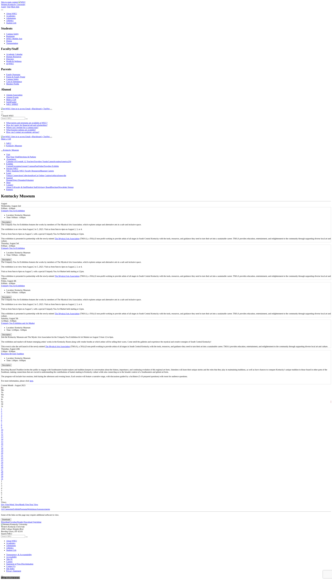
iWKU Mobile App (14, 39)
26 (2, 467)
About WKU (11, 13)
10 (2, 430)
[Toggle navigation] (2, 150)
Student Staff (32, 187)
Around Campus (28, 166)
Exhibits (9, 164)
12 (2, 434)
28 (2, 472)
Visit (9, 7)
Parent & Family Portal (15, 77)
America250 (66, 161)
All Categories (7, 509)
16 (2, 444)
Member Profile (12, 84)
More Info (15, 7)
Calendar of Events (14, 161)
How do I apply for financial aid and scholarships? (26, 125)
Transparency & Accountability (19, 555)
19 (2, 451)
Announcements (43, 509)
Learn (8, 173)
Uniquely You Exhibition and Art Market (18, 323)
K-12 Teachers (28, 161)
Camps (51, 161)
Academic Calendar (14, 54)
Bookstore (10, 36)
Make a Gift (11, 100)
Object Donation (19, 180)
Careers (9, 562)
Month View (24, 504)
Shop (8, 182)
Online (41, 166)
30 (2, 476)
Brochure (54, 187)
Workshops (32, 509)
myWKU (10, 64)
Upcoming (16, 166)
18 (2, 448)
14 (2, 439)
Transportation (12, 43)
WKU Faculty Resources (29, 171)
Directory (10, 59)
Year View (33, 504)
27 (2, 469)
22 (2, 458)
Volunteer (30, 180)
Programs (23, 509)
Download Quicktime (32, 522)
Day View (5, 504)
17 (2, 446)
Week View (14, 504)
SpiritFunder (11, 102)
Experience (11, 159)
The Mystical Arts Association (67, 239)
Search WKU (7, 116)
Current (9, 166)
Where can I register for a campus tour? (22, 127)
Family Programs (13, 74)
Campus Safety (12, 34)
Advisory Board (44, 187)
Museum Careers (47, 171)
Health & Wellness (14, 61)
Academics (10, 16)
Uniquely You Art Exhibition (13, 211)
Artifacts (54, 175)
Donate (9, 180)
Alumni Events (12, 97)
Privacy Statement (13, 571)
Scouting (57, 161)
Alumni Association (14, 95)
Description (6, 222)
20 (2, 453)
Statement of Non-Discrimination (19, 564)
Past (36, 166)
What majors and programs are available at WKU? (26, 123)
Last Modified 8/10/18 (10, 578)
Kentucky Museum (14, 146)
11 (2, 432)
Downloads (6, 520)
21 (2, 455)
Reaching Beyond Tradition (12, 354)
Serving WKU (12, 168)
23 (2, 460)
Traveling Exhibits (51, 166)
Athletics (9, 20)
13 (2, 437)
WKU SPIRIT (12, 104)
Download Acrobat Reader (12, 522)
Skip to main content (9, 2)
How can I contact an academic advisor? (22, 132)
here (31, 381)
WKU (8, 143)
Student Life (11, 23)
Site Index (10, 569)
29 (2, 474)
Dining (9, 41)
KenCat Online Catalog (41, 175)
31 (2, 479)
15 (2, 441)
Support (9, 178)
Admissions (11, 18)
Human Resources (13, 57)
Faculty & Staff (20, 187)
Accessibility (11, 557)
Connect (9, 185)
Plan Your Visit (12, 157)
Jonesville (62, 175)
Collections (27, 175)
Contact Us (10, 566)
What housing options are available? (21, 130)
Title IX (9, 559)
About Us (10, 187)
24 (2, 462)
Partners (9, 189)
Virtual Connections (14, 175)
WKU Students (12, 171)
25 (2, 465)
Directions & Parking (27, 157)
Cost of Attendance (14, 81)
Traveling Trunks (41, 161)
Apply (3, 7)
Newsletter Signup (66, 187)
